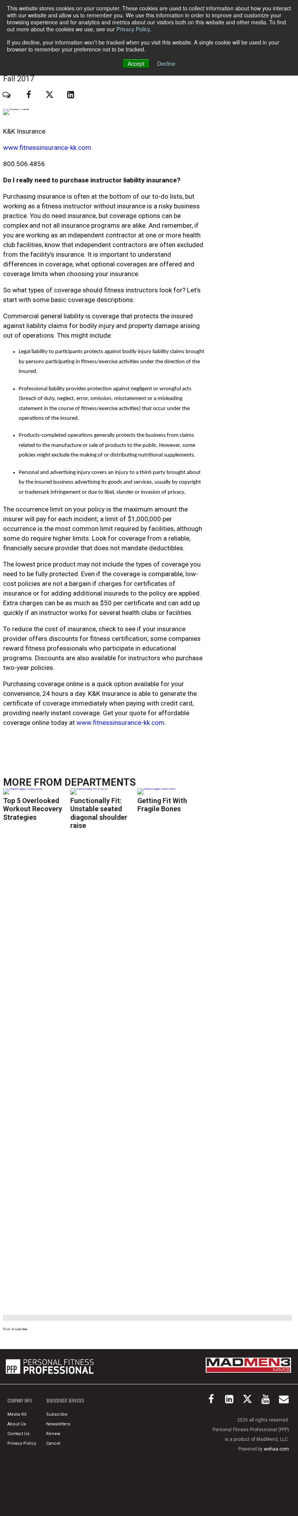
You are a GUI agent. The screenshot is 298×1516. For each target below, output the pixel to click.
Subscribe (57, 1414)
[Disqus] (104, 950)
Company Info (19, 1401)
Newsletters (58, 1424)
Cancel (53, 1443)
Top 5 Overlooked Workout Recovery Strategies (32, 809)
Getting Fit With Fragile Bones (162, 805)
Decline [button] (166, 63)
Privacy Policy (133, 29)
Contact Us (18, 1433)
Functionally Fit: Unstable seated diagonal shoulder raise (98, 813)
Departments (100, 782)
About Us (16, 1424)
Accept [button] (136, 63)
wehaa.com (276, 1449)
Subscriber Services (65, 1401)
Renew (53, 1433)
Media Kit (16, 1414)
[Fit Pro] (50, 1366)
